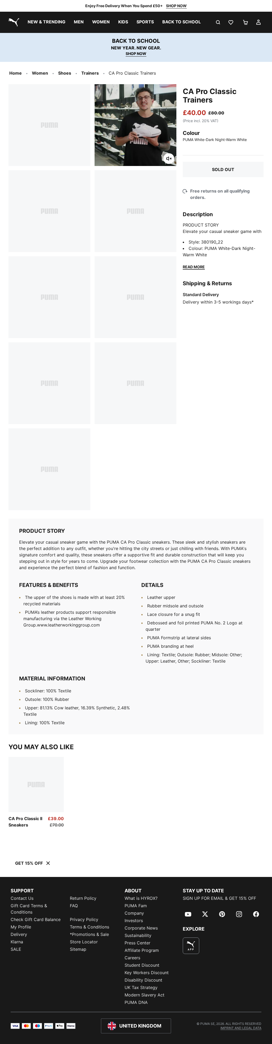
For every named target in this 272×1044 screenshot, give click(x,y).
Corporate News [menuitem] (141, 928)
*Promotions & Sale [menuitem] (89, 934)
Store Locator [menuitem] (84, 941)
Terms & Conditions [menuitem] (89, 927)
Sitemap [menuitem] (78, 949)
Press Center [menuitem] (137, 942)
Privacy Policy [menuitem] (84, 919)
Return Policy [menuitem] (83, 898)
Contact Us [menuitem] (22, 898)
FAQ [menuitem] (74, 905)
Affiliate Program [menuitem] (142, 950)
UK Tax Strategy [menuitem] (141, 987)
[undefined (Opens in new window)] (191, 946)
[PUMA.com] (12, 22)
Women (40, 73)
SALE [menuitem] (16, 949)
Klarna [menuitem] (17, 941)
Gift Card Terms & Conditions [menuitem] (29, 909)
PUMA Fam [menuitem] (136, 905)
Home (15, 73)
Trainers (90, 73)
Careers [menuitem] (132, 957)
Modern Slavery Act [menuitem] (144, 995)
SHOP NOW (176, 5)
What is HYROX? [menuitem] (141, 898)
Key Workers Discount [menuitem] (147, 972)
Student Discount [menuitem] (142, 965)
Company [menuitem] (134, 913)
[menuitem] (46, 22)
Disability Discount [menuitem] (143, 980)
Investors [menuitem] (134, 920)
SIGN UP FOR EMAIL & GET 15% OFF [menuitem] (219, 898)
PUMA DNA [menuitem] (136, 1002)
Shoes (64, 73)
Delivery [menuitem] (19, 934)
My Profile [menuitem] (21, 927)
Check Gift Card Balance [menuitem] (36, 919)
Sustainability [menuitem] (138, 935)
